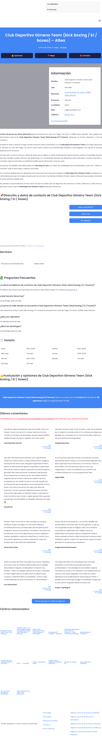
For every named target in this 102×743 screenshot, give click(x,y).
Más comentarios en (46, 446)
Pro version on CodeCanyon (34, 246)
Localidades (52, 4)
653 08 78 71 (72, 290)
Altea (56, 47)
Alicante (63, 47)
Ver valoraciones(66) (59, 121)
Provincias (51, 9)
